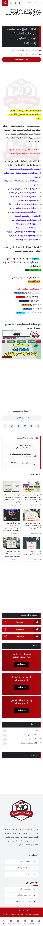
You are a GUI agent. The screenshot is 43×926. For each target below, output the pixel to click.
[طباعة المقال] (37, 426)
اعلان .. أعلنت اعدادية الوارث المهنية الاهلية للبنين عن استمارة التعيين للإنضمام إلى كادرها (12, 498)
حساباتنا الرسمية (26, 862)
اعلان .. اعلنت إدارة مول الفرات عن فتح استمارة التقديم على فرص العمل (13, 554)
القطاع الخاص (33, 739)
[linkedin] (19, 910)
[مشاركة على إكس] (11, 426)
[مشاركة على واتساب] (24, 426)
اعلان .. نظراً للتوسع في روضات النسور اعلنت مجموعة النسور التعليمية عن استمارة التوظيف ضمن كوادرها (12, 527)
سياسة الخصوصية (25, 868)
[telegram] (23, 910)
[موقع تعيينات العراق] (23, 13)
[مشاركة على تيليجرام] (18, 426)
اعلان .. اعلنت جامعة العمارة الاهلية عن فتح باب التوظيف (32, 553)
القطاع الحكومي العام (31, 735)
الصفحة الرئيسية (33, 54)
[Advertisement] (21, 85)
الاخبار (36, 731)
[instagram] (15, 910)
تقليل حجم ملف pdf (24, 895)
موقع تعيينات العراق (16, 914)
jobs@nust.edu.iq (33, 270)
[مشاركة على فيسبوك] (5, 426)
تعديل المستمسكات (24, 901)
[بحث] (5, 3)
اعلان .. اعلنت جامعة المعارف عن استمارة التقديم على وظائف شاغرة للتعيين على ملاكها (31, 498)
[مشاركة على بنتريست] (31, 426)
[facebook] (27, 910)
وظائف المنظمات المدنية (29, 743)
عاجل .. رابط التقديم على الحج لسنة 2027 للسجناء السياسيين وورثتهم (32, 526)
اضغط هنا (19, 293)
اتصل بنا (29, 874)
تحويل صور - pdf (26, 889)
